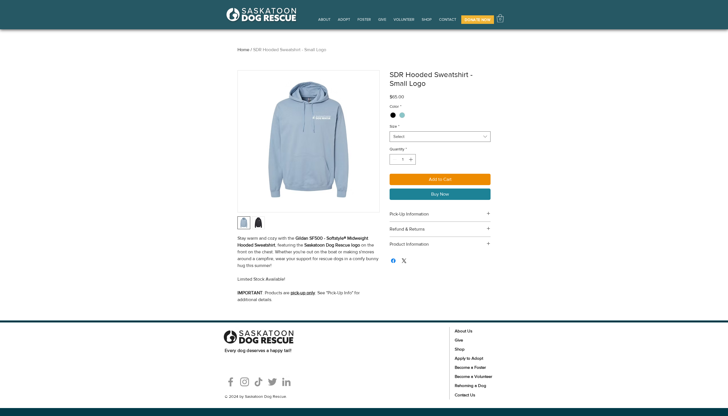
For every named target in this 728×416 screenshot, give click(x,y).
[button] (477, 19)
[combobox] (440, 136)
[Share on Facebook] (393, 260)
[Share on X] (404, 260)
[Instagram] (245, 382)
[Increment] (411, 159)
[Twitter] (272, 382)
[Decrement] (394, 159)
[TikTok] (258, 382)
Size (395, 126)
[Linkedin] (286, 382)
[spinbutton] (403, 159)
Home (243, 49)
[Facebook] (231, 382)
